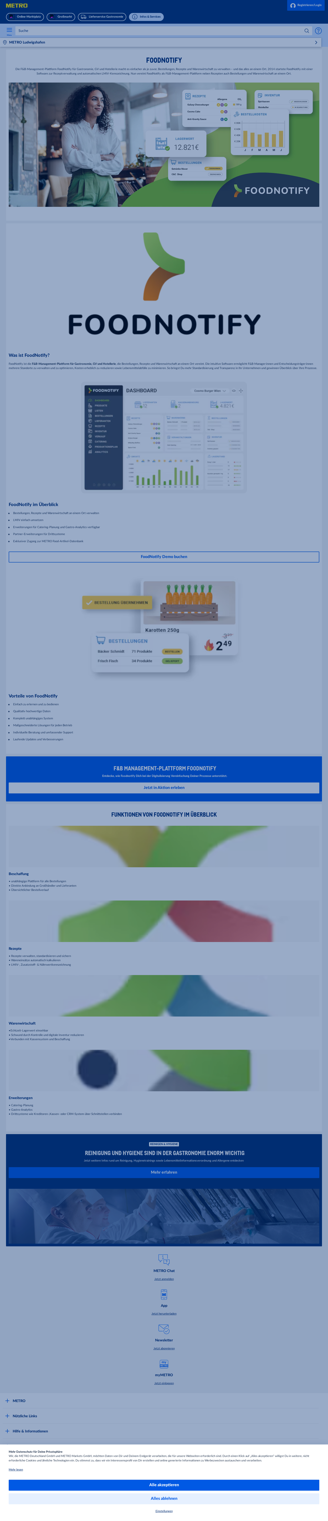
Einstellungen (164, 1511)
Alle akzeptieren (164, 1485)
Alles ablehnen (164, 1499)
